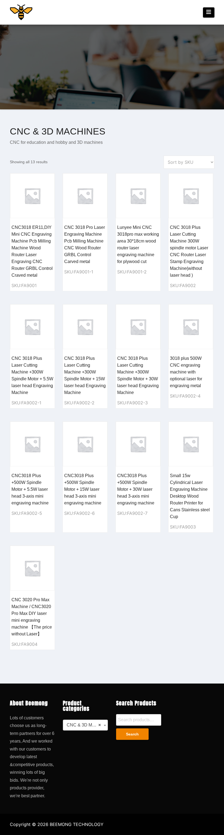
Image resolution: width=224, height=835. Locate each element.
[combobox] (85, 725)
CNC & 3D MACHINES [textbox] (86, 725)
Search (132, 734)
